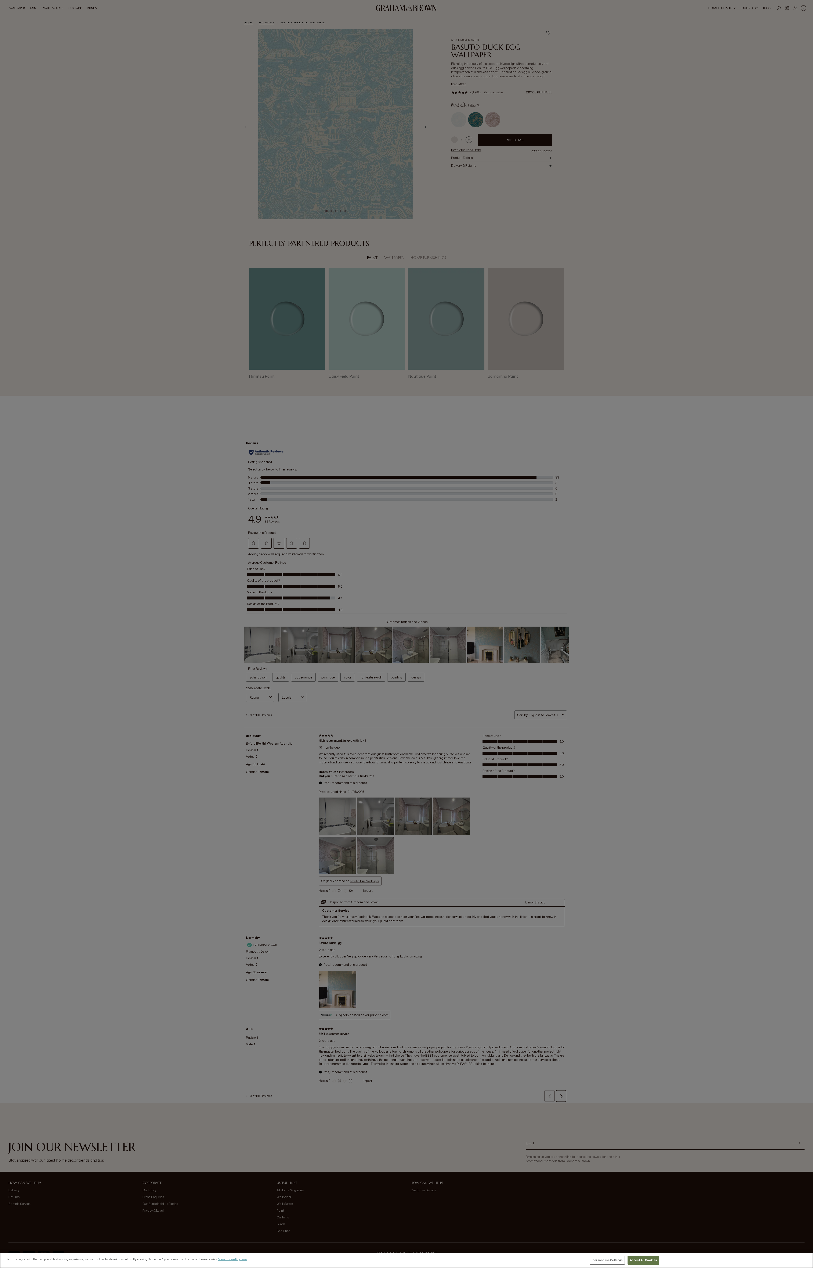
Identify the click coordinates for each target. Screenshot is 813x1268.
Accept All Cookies (643, 1260)
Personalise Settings (607, 1260)
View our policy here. (232, 1259)
